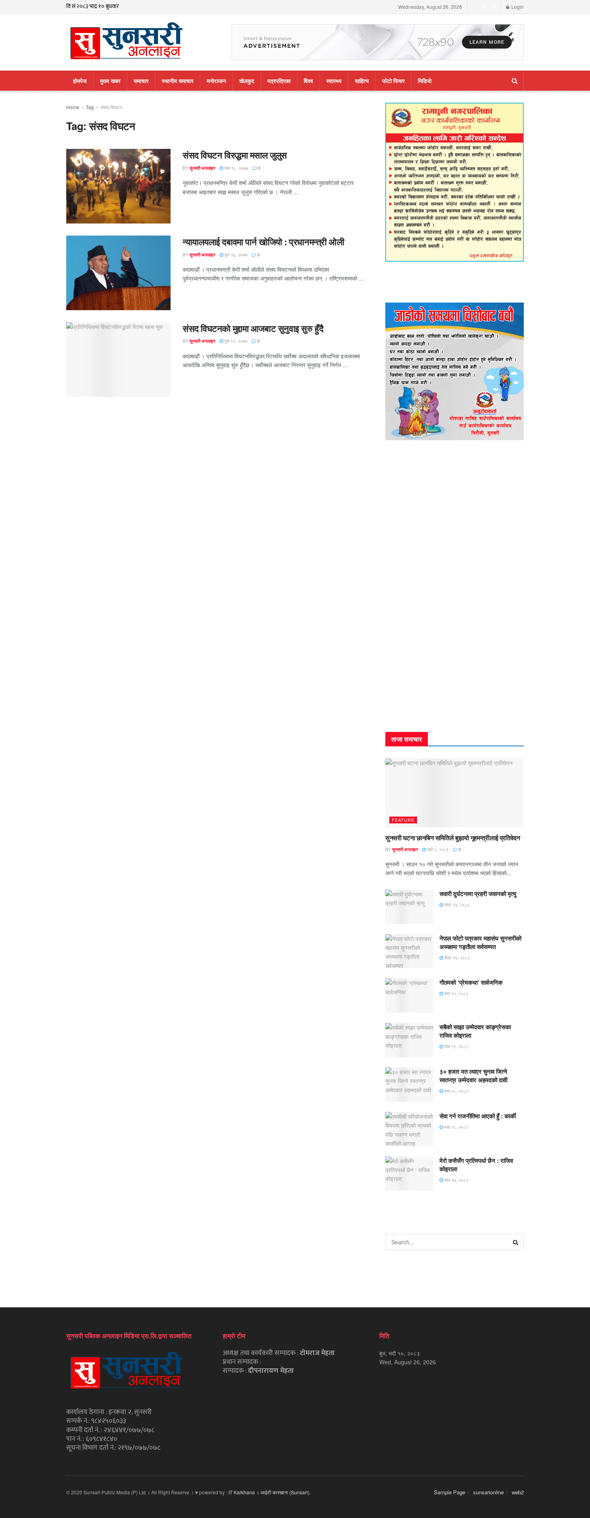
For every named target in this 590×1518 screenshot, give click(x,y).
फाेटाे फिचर (393, 81)
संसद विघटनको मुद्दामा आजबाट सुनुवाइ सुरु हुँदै (253, 328)
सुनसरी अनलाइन (202, 168)
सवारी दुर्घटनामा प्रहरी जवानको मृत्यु (477, 893)
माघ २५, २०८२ (455, 993)
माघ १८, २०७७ (235, 168)
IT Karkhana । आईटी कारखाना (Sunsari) (268, 1492)
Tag (90, 107)
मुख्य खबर (110, 81)
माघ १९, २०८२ (455, 1046)
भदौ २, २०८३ (437, 849)
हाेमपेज (80, 81)
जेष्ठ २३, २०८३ (456, 904)
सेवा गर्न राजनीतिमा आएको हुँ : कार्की (477, 1116)
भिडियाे (424, 81)
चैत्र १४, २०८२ (456, 957)
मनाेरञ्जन (216, 81)
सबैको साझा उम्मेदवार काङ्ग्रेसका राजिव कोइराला (475, 1031)
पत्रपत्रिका (279, 81)
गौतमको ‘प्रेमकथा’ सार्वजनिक (471, 982)
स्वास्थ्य (334, 81)
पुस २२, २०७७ (235, 340)
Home (72, 107)
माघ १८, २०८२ (455, 1090)
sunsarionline (488, 1492)
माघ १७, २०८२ (455, 1180)
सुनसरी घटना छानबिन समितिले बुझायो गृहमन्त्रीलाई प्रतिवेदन (452, 837)
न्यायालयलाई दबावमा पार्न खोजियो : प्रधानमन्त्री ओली (263, 241)
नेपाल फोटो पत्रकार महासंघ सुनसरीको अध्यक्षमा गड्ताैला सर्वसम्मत (480, 942)
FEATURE (403, 820)
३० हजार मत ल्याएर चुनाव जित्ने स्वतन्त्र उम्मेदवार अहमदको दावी (473, 1075)
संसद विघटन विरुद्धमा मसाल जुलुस (235, 154)
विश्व (308, 81)
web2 (518, 1492)
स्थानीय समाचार (177, 81)
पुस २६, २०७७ (235, 254)
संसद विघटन (111, 107)
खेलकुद (246, 81)
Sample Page (449, 1492)
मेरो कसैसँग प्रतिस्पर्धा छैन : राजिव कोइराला (476, 1164)
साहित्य (362, 81)
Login (517, 6)
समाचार (141, 81)
